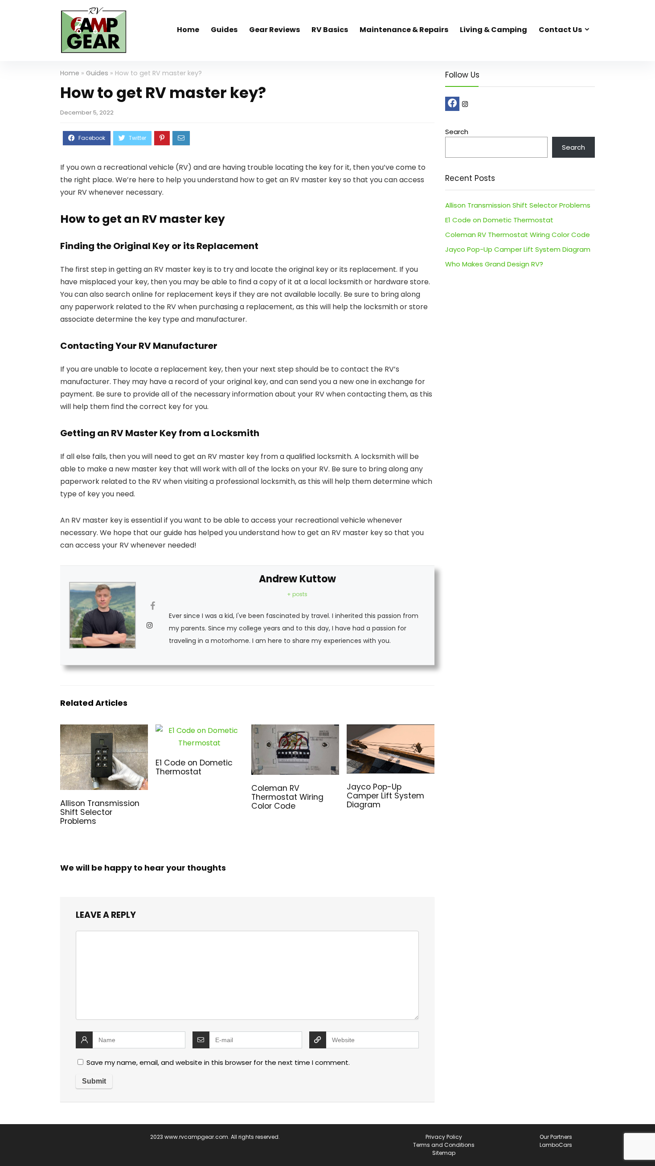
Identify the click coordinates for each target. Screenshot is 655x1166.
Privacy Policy (444, 1137)
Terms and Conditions (444, 1145)
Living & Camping (493, 30)
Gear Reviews (274, 30)
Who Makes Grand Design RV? (494, 264)
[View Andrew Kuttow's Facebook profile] (152, 606)
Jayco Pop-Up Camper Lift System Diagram (385, 795)
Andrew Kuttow (297, 579)
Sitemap (443, 1153)
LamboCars (556, 1145)
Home (188, 30)
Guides (224, 30)
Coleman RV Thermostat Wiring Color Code (287, 797)
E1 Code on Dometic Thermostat (194, 767)
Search (456, 131)
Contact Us (560, 30)
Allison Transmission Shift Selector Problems (99, 812)
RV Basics (329, 30)
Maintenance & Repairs (404, 30)
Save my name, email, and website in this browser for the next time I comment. (218, 1062)
